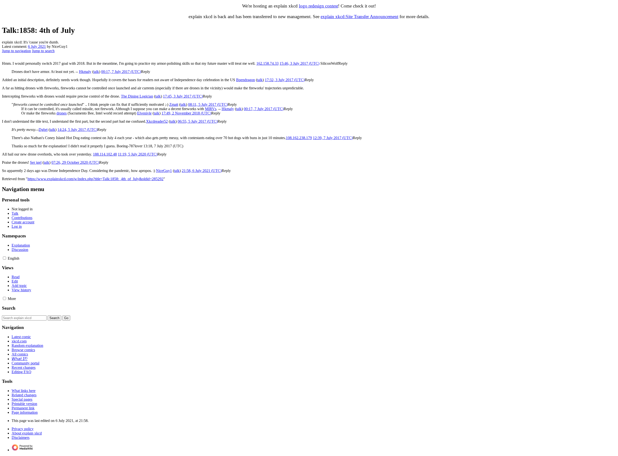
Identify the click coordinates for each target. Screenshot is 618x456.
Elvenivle (144, 113)
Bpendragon (245, 80)
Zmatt (173, 104)
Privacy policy (23, 429)
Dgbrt (43, 130)
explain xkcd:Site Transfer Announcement (359, 16)
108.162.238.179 (299, 138)
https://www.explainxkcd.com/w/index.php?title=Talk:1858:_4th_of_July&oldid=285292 (95, 179)
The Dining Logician (137, 96)
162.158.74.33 (267, 63)
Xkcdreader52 (157, 121)
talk (96, 72)
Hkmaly (85, 72)
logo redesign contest (318, 5)
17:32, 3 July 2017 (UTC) (285, 80)
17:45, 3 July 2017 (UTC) (183, 96)
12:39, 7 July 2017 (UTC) (333, 138)
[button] (343, 63)
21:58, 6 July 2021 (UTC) (202, 171)
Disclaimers (20, 437)
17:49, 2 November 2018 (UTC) (186, 113)
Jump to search (43, 51)
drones (61, 113)
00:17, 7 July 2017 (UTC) (121, 72)
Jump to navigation (16, 51)
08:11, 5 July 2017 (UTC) (208, 104)
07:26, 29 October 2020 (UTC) (75, 162)
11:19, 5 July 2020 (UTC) (137, 154)
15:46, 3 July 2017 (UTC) (299, 63)
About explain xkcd (27, 433)
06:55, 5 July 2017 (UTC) (198, 121)
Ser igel (36, 162)
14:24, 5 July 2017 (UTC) (77, 130)
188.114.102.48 (105, 154)
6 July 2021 (37, 46)
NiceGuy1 (164, 171)
